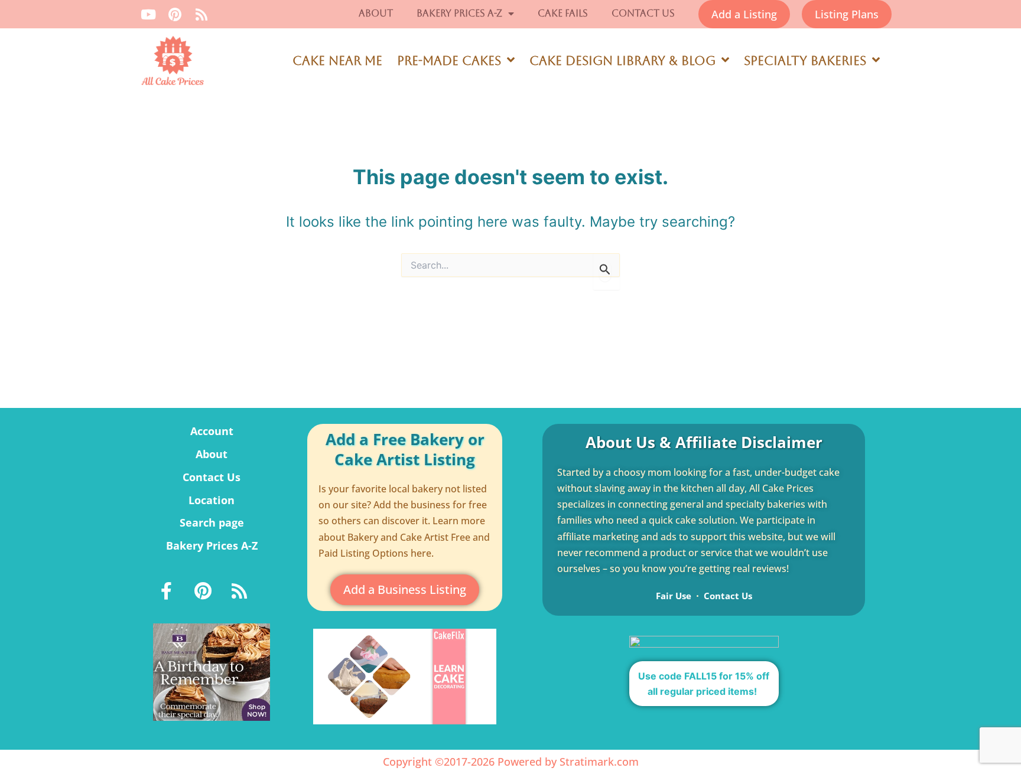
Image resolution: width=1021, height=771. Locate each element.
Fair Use (673, 596)
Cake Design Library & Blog (622, 61)
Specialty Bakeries (805, 61)
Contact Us (643, 13)
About (376, 13)
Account (211, 431)
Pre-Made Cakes (449, 61)
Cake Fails (563, 13)
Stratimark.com (599, 761)
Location (211, 500)
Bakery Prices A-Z (459, 13)
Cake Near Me (337, 61)
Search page (212, 522)
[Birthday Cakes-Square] (211, 671)
